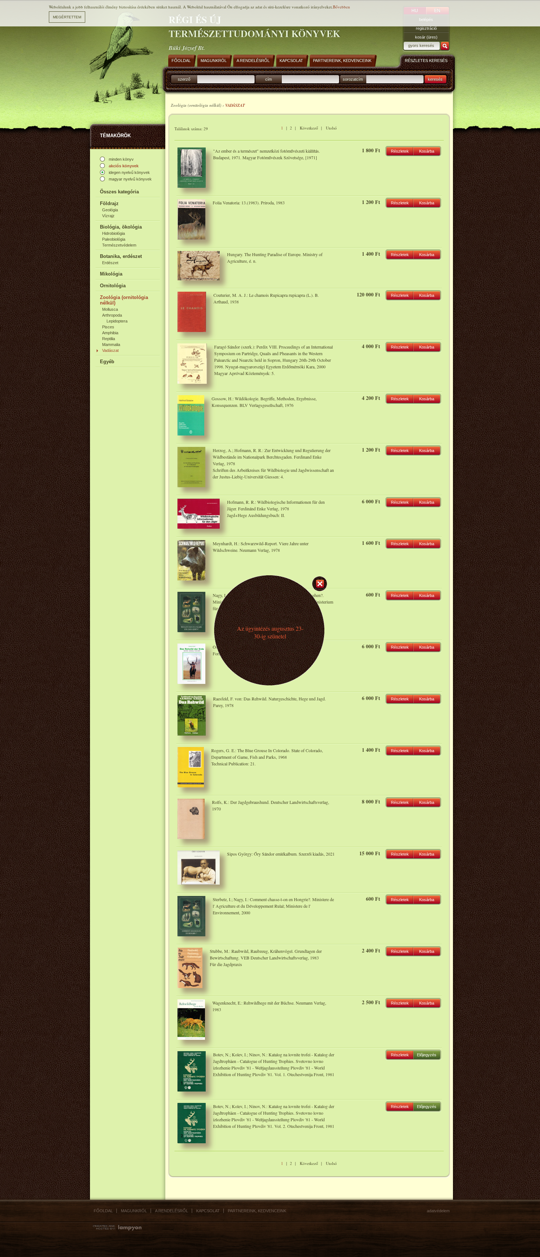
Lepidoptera (117, 321)
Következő (309, 128)
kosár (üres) (426, 37)
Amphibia (110, 333)
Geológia (110, 210)
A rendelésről (171, 1211)
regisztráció (426, 28)
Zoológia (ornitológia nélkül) (124, 300)
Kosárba (426, 151)
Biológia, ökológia (121, 227)
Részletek (400, 151)
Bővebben (341, 7)
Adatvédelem (438, 1211)
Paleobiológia (113, 239)
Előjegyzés (426, 1055)
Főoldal (103, 1211)
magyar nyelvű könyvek (130, 179)
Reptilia (108, 338)
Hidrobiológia (113, 233)
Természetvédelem (119, 245)
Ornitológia (113, 285)
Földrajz (109, 203)
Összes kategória (119, 191)
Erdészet (110, 262)
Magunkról (134, 1211)
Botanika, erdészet (121, 256)
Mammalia (111, 344)
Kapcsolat (208, 1211)
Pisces (108, 327)
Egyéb (107, 361)
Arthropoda (112, 315)
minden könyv (121, 159)
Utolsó (331, 128)
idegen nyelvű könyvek (129, 172)
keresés (435, 79)
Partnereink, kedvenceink (257, 1211)
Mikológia (111, 274)
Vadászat (110, 350)
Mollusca (110, 309)
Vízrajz (108, 216)
